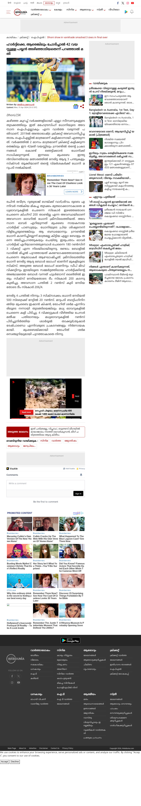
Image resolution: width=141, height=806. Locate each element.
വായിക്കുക (100, 83)
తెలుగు (39, 3)
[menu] (9, 12)
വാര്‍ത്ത (56, 440)
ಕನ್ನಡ (58, 3)
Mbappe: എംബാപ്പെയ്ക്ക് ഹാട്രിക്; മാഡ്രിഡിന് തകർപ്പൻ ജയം (109, 247)
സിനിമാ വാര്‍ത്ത (65, 674)
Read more (26, 412)
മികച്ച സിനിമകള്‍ (66, 683)
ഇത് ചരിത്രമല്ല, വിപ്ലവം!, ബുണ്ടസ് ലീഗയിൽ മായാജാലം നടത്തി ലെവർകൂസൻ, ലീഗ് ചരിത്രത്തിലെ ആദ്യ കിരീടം (55, 432)
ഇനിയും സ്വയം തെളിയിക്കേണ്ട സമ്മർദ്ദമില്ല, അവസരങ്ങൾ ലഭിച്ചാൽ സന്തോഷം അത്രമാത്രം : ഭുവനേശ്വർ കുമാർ (111, 155)
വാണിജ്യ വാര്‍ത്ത (39, 704)
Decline (15, 761)
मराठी (32, 3)
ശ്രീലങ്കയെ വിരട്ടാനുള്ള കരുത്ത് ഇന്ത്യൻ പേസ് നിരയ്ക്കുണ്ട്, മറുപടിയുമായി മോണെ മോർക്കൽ (111, 90)
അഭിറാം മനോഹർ (25, 105)
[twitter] (123, 3)
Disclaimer (43, 748)
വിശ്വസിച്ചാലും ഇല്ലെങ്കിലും (92, 724)
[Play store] (126, 11)
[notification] (132, 11)
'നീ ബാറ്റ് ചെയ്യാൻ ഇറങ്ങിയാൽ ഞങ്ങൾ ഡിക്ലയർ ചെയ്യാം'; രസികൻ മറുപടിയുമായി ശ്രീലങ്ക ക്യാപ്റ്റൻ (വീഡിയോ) (110, 204)
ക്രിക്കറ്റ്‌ (35, 14)
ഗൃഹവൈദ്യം (90, 669)
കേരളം (58, 9)
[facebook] (118, 3)
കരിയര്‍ (34, 678)
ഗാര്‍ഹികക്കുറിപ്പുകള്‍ (121, 725)
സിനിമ (70, 9)
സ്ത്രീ (100, 9)
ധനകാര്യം (36, 669)
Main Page (12, 748)
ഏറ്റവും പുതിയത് (104, 197)
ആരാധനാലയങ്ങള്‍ (94, 704)
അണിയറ (62, 669)
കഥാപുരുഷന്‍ (64, 678)
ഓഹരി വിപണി (38, 699)
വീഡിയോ (114, 9)
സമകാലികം (37, 664)
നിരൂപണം (62, 664)
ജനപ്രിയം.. (29, 446)
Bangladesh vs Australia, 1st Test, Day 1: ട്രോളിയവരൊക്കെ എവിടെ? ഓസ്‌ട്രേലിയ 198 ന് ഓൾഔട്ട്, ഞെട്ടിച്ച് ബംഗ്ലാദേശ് (111, 112)
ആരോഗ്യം (85, 9)
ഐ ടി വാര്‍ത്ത (64, 699)
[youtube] (132, 3)
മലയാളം (49, 3)
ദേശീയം (35, 655)
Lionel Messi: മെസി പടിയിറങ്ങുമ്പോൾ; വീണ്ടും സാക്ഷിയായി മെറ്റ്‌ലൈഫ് (109, 176)
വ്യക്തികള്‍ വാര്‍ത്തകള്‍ (95, 732)
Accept (4, 761)
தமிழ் (26, 3)
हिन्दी (9, 3)
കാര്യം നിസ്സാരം (64, 655)
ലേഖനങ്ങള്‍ (90, 655)
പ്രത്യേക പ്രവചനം (93, 738)
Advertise (32, 748)
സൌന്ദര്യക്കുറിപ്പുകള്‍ (121, 713)
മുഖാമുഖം (62, 660)
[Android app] (70, 641)
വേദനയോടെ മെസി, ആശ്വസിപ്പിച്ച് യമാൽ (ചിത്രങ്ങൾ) (111, 133)
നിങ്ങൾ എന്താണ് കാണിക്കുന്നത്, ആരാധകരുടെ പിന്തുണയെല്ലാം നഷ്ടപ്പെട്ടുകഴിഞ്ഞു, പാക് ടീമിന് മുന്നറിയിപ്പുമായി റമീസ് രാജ (111, 268)
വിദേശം (35, 660)
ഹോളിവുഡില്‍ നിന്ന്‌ (67, 687)
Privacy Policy (67, 748)
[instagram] (128, 3)
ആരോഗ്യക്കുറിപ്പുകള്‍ (95, 660)
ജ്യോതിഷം (71, 440)
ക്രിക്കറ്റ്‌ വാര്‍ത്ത (118, 655)
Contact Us (55, 748)
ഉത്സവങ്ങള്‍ (90, 708)
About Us (22, 748)
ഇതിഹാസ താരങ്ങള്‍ (120, 664)
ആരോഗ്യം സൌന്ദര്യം (121, 704)
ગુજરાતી (66, 3)
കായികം (11, 37)
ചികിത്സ (88, 664)
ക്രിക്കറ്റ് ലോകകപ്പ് (119, 674)
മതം (86, 699)
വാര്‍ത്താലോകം (39, 9)
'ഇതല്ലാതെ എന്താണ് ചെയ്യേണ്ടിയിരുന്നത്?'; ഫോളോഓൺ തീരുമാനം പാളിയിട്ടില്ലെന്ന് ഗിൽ (111, 225)
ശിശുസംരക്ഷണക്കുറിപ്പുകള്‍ (118, 719)
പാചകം (114, 708)
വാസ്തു (88, 718)
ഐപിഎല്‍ (37, 37)
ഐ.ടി (34, 674)
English (17, 3)
